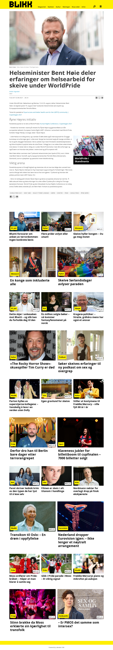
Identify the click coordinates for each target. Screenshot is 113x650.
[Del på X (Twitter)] (99, 97)
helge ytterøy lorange (41, 193)
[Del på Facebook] (96, 97)
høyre (53, 193)
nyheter (60, 193)
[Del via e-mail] (102, 97)
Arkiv (83, 7)
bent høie (27, 193)
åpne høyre (85, 193)
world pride (74, 193)
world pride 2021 (16, 193)
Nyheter (51, 7)
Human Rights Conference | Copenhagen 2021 (56, 124)
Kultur (58, 7)
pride (66, 193)
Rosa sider (76, 7)
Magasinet (42, 7)
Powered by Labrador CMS (56, 647)
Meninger (66, 7)
